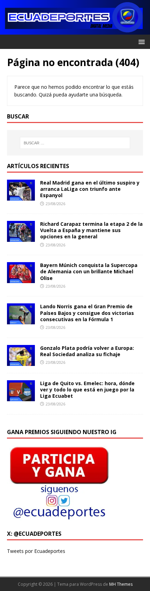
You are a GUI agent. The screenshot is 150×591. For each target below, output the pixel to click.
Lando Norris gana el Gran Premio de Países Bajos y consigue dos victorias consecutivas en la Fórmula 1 (87, 312)
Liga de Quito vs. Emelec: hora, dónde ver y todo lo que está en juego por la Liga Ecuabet (87, 389)
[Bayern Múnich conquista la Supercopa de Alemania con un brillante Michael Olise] (21, 279)
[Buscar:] (75, 143)
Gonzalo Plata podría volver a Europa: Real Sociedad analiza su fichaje (87, 351)
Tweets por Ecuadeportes (36, 551)
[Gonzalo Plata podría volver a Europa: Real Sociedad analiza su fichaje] (21, 361)
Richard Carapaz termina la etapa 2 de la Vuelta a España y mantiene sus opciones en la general (91, 230)
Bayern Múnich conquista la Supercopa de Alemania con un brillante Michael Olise (88, 271)
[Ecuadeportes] (75, 30)
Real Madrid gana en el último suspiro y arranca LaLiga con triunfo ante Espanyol (90, 189)
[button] (140, 41)
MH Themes (121, 584)
